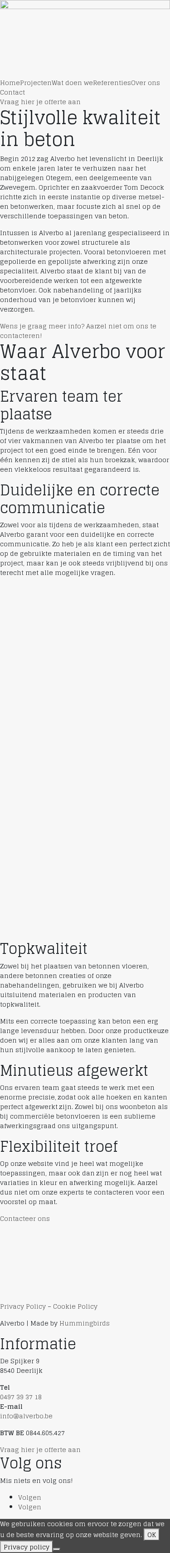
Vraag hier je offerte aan (40, 101)
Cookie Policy (75, 1306)
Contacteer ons (25, 1218)
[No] (56, 1549)
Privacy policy (26, 1547)
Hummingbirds (84, 1323)
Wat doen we (72, 82)
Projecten (36, 82)
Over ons (145, 82)
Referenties (112, 82)
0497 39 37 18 (21, 1396)
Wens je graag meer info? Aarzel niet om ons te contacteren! (78, 330)
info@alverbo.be (26, 1416)
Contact (12, 92)
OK (151, 1534)
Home (10, 82)
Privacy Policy (23, 1306)
